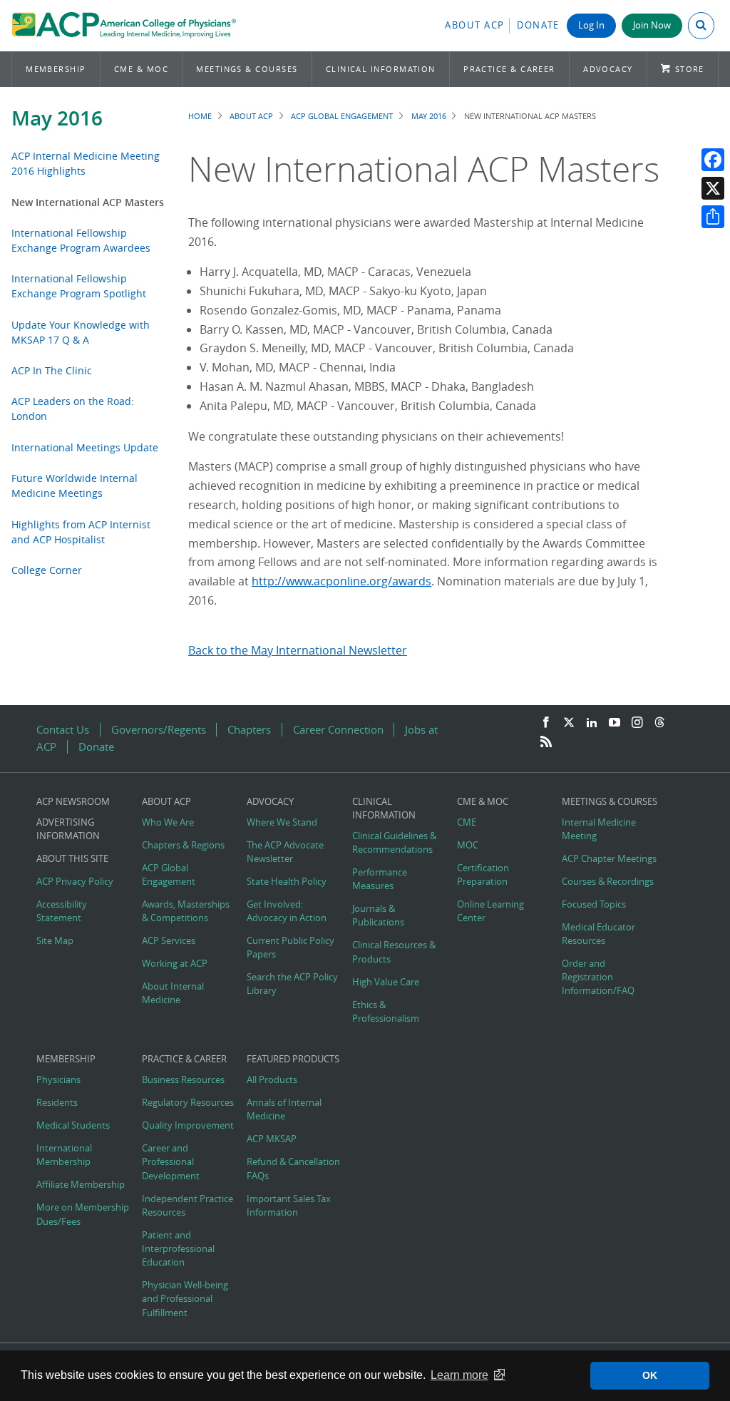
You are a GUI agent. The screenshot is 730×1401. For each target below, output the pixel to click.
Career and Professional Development (171, 1161)
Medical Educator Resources (598, 934)
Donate (538, 25)
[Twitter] (569, 723)
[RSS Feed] (546, 742)
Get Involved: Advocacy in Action (287, 911)
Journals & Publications (378, 915)
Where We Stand (282, 822)
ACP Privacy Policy (74, 882)
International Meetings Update (84, 447)
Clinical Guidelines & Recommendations (394, 843)
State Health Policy (287, 882)
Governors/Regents (158, 730)
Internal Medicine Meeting (599, 829)
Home (200, 116)
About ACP (475, 25)
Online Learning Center (490, 911)
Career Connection (338, 730)
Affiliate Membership (80, 1185)
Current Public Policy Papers (290, 947)
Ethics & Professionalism (385, 1012)
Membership (56, 68)
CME (466, 822)
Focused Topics (594, 904)
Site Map (54, 941)
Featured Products (293, 1059)
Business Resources (183, 1080)
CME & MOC (141, 68)
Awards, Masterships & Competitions (186, 911)
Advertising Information (68, 829)
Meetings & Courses (246, 68)
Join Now (652, 25)
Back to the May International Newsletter (297, 650)
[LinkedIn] (591, 723)
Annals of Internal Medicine (284, 1109)
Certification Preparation (483, 875)
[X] (713, 188)
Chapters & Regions (183, 845)
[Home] (123, 25)
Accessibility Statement (61, 911)
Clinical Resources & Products (394, 952)
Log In (591, 25)
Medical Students (73, 1125)
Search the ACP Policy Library (292, 984)
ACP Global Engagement (342, 116)
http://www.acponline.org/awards (341, 581)
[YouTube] (614, 723)
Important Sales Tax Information (289, 1205)
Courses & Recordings (608, 882)
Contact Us (62, 730)
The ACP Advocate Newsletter (285, 852)
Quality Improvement (188, 1125)
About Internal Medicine (173, 993)
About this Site (72, 859)
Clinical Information (381, 68)
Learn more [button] (459, 1375)
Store (689, 68)
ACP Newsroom (73, 802)
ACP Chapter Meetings (609, 859)
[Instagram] (637, 723)
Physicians (58, 1080)
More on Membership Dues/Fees (82, 1214)
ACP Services (168, 941)
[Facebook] (713, 159)
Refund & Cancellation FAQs (293, 1168)
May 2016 (57, 118)
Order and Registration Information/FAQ (598, 977)
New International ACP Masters (87, 202)
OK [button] (649, 1375)
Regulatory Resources (188, 1103)
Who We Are (168, 822)
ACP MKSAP (272, 1139)
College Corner (46, 570)
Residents (57, 1103)
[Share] (713, 216)
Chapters (249, 730)
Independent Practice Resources (187, 1205)
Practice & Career (509, 68)
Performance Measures (379, 879)
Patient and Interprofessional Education (178, 1248)
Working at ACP (174, 964)
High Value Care (385, 982)
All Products (272, 1080)
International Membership (64, 1155)
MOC (467, 845)
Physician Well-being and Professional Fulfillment (185, 1298)
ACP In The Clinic (51, 370)
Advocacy (608, 68)
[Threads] (659, 723)
